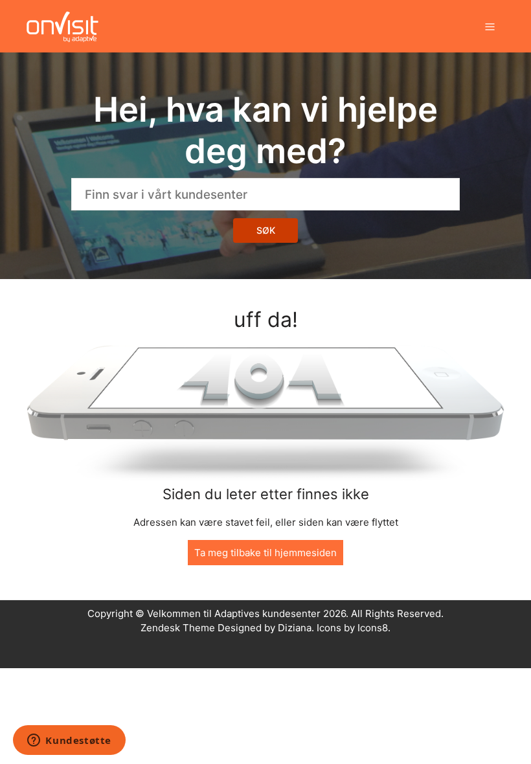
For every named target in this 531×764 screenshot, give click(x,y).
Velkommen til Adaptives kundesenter (234, 613)
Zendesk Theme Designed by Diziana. (229, 628)
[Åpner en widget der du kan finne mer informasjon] (69, 741)
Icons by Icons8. (353, 628)
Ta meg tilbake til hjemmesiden (265, 552)
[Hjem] (62, 25)
